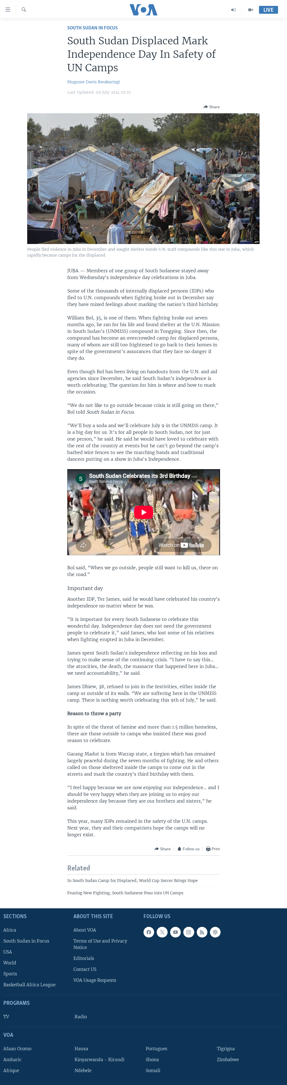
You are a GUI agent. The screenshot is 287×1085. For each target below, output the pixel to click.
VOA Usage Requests (94, 980)
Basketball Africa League (29, 984)
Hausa (81, 1048)
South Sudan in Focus (26, 941)
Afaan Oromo (17, 1048)
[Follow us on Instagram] (188, 932)
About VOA (84, 930)
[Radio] (233, 10)
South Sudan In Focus (92, 28)
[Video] (250, 10)
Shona (152, 1059)
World (9, 963)
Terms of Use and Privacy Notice (100, 944)
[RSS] (202, 932)
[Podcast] (215, 932)
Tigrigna (226, 1048)
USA (7, 952)
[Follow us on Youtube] (175, 932)
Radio (81, 1016)
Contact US (84, 969)
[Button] (211, 106)
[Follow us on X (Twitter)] (162, 932)
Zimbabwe (228, 1059)
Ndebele (83, 1070)
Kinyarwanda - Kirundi (99, 1059)
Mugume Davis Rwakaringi (93, 81)
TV (6, 1016)
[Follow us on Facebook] (149, 932)
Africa (9, 930)
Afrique (11, 1070)
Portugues (156, 1048)
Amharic (12, 1059)
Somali (153, 1070)
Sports (10, 973)
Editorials (83, 958)
